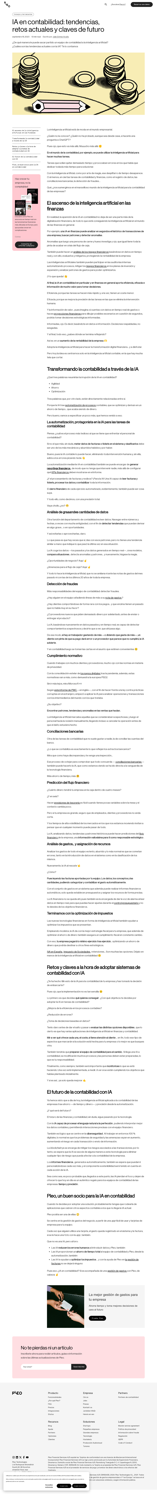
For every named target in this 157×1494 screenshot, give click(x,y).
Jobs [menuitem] (85, 1401)
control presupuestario (126, 903)
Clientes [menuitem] (51, 1439)
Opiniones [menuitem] (52, 1436)
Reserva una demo (142, 4)
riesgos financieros (96, 266)
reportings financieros (59, 468)
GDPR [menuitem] (120, 1439)
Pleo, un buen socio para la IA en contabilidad (25, 166)
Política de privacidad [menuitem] (127, 1429)
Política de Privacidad (63, 1475)
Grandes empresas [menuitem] (90, 1433)
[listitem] (26, 223)
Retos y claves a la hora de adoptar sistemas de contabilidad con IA (24, 149)
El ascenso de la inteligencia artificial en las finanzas (25, 132)
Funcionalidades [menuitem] (54, 1397)
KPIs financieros (60, 472)
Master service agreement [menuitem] (128, 1426)
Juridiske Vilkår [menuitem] (89, 1411)
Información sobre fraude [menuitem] (128, 1433)
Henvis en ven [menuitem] (88, 1414)
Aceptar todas (64, 1486)
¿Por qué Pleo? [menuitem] (54, 1401)
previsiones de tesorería (67, 802)
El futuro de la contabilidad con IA (24, 158)
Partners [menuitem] (51, 1433)
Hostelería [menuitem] (87, 1439)
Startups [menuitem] (86, 1426)
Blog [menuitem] (50, 1426)
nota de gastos (113, 597)
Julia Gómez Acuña (61, 37)
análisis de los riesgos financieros (91, 251)
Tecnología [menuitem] (87, 1436)
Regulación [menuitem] (122, 1436)
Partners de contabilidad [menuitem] (128, 1397)
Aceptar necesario (79, 1486)
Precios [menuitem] (51, 1407)
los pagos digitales (91, 673)
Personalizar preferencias (49, 1486)
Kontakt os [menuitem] (87, 1407)
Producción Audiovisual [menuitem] (92, 1443)
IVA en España (55, 951)
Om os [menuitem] (85, 1397)
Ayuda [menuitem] (50, 1429)
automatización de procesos (80, 405)
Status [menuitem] (51, 1414)
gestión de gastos (117, 1270)
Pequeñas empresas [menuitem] (91, 1429)
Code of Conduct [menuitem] (125, 1443)
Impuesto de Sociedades (77, 951)
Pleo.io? (123, 4)
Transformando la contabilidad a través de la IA (25, 140)
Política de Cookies (76, 1475)
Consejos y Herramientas (23, 14)
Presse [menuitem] (86, 1404)
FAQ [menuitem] (49, 1404)
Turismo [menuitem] (86, 1446)
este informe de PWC (65, 690)
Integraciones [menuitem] (53, 1411)
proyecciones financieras (67, 313)
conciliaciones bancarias (128, 761)
